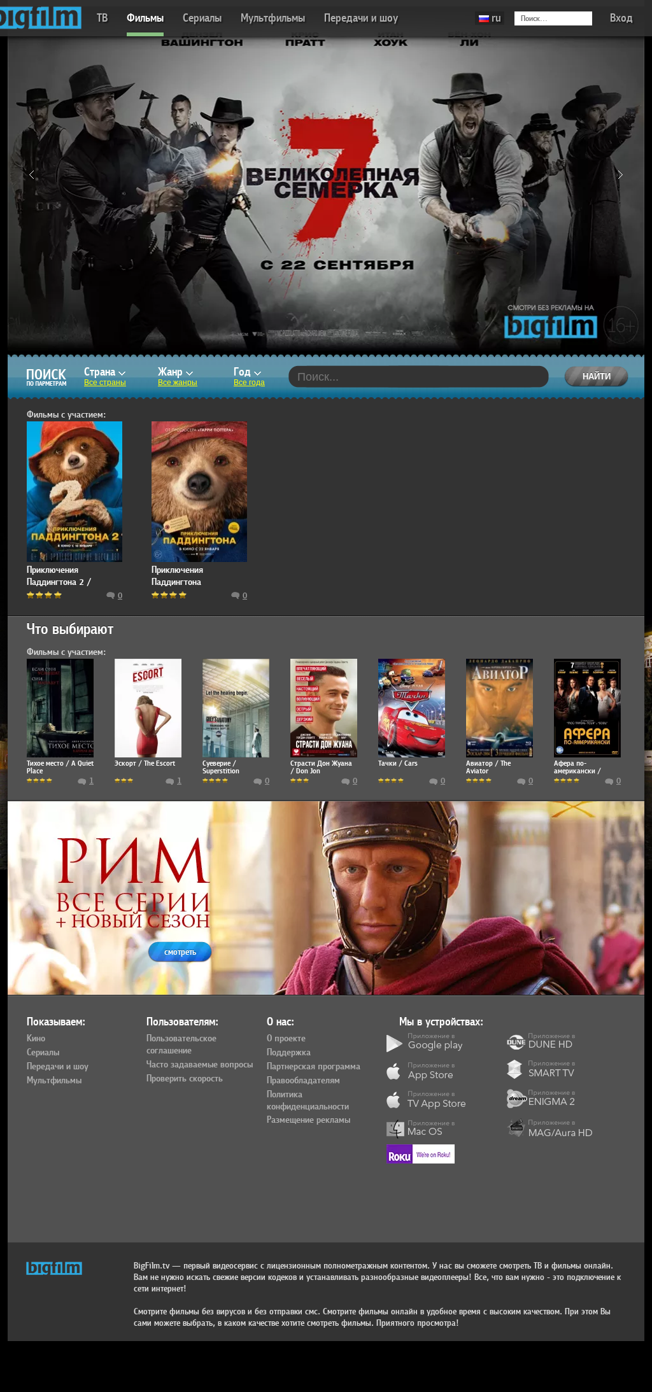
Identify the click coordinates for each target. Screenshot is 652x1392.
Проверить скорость (184, 1079)
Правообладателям (303, 1080)
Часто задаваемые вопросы (199, 1065)
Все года (249, 382)
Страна (101, 372)
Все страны (105, 382)
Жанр (172, 372)
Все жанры (177, 382)
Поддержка (289, 1052)
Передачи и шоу (361, 18)
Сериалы (202, 18)
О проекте (286, 1038)
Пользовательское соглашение (181, 1045)
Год (244, 372)
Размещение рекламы (308, 1120)
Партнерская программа (313, 1066)
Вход (621, 18)
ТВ (102, 18)
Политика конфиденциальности (308, 1101)
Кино (36, 1038)
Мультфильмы (273, 18)
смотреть (180, 951)
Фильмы (145, 18)
